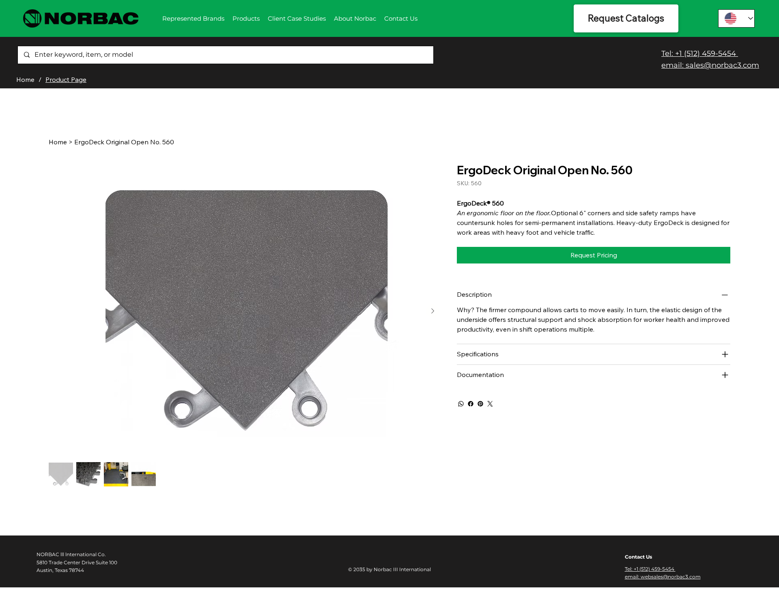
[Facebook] (471, 404)
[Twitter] (490, 404)
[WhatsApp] (461, 404)
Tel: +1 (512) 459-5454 (699, 53)
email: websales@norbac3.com (663, 577)
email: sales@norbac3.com (710, 65)
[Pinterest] (480, 404)
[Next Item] (432, 310)
